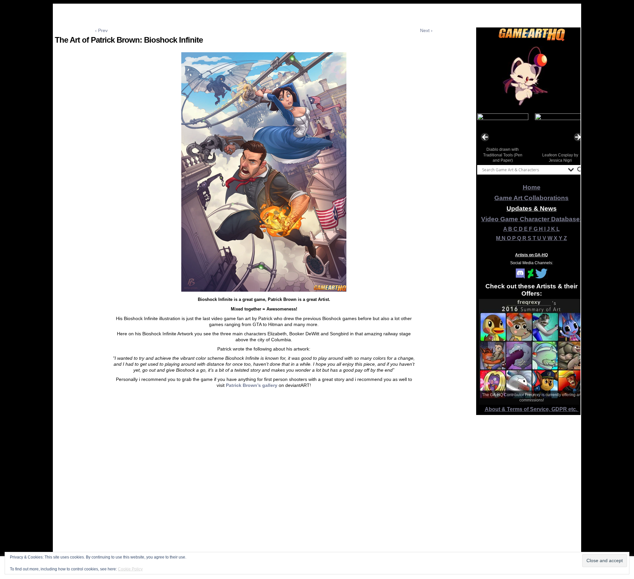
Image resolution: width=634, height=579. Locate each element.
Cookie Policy (130, 569)
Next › (426, 30)
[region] (531, 75)
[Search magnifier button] (580, 169)
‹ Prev (101, 30)
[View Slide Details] (531, 75)
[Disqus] (264, 491)
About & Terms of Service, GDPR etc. (532, 409)
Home (532, 187)
